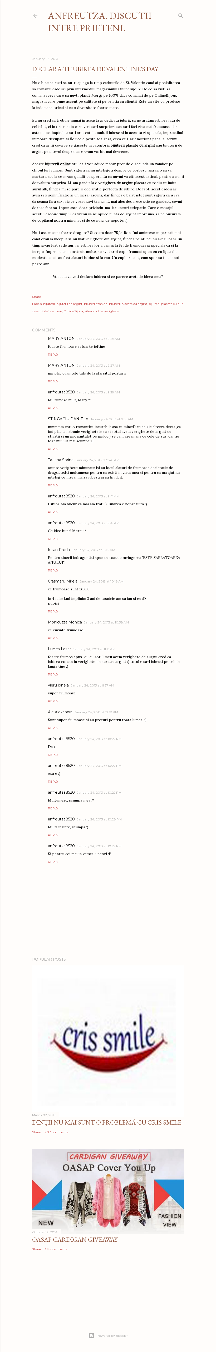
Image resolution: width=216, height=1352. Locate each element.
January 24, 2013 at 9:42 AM (93, 550)
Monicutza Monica (65, 622)
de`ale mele (53, 311)
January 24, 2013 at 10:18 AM (102, 581)
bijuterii (49, 304)
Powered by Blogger (112, 1336)
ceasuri (37, 311)
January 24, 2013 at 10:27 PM (99, 739)
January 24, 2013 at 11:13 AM (94, 649)
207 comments (56, 1132)
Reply (53, 354)
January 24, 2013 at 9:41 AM (98, 496)
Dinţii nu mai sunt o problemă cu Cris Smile (106, 1122)
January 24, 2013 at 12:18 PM (96, 712)
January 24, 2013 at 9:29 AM (98, 392)
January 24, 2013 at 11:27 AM (92, 685)
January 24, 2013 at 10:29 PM (99, 846)
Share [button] (36, 297)
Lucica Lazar (59, 649)
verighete (111, 311)
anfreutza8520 (61, 392)
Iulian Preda (59, 549)
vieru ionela (58, 685)
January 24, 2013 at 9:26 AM (98, 339)
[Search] (181, 14)
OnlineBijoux (73, 311)
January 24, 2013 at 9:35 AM (111, 419)
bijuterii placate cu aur (166, 304)
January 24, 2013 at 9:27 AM (98, 365)
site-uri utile (94, 311)
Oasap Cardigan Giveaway (74, 1239)
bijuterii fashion (95, 304)
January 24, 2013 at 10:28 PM (99, 819)
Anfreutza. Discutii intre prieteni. (100, 21)
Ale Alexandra (60, 712)
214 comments (56, 1249)
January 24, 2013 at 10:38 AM (106, 622)
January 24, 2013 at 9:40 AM (97, 460)
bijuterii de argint (69, 304)
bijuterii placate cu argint (128, 304)
